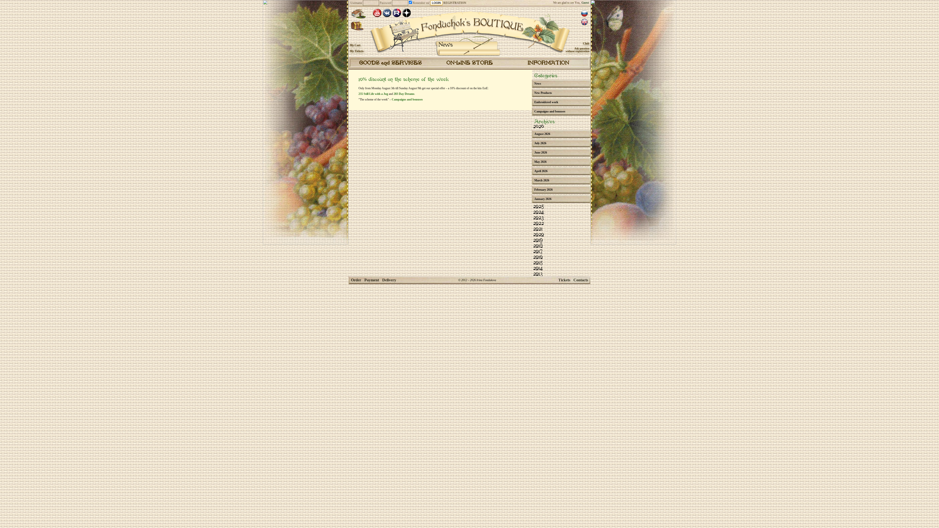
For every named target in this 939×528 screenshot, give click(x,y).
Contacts (580, 280)
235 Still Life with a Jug (373, 94)
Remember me (420, 3)
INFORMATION (548, 63)
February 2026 (543, 189)
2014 (538, 268)
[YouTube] (377, 13)
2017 (537, 251)
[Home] (358, 14)
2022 (538, 223)
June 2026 (540, 152)
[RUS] (584, 13)
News (445, 44)
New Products (543, 93)
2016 (538, 257)
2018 (538, 246)
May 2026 (540, 162)
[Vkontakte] (387, 13)
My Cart (355, 45)
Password (385, 3)
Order (356, 280)
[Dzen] (406, 13)
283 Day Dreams (404, 94)
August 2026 (542, 134)
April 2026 (541, 171)
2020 (538, 234)
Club (586, 43)
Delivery (389, 280)
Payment (371, 280)
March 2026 (541, 180)
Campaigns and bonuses (407, 99)
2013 (538, 274)
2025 (538, 206)
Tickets (564, 280)
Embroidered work (546, 102)
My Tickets (357, 51)
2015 (538, 263)
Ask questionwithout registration (577, 50)
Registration (454, 3)
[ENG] (584, 22)
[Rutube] (396, 13)
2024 (538, 212)
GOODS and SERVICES (390, 63)
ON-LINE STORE (470, 63)
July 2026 (540, 143)
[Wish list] (357, 26)
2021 (538, 229)
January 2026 (542, 199)
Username (356, 3)
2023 (538, 218)
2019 (538, 240)
